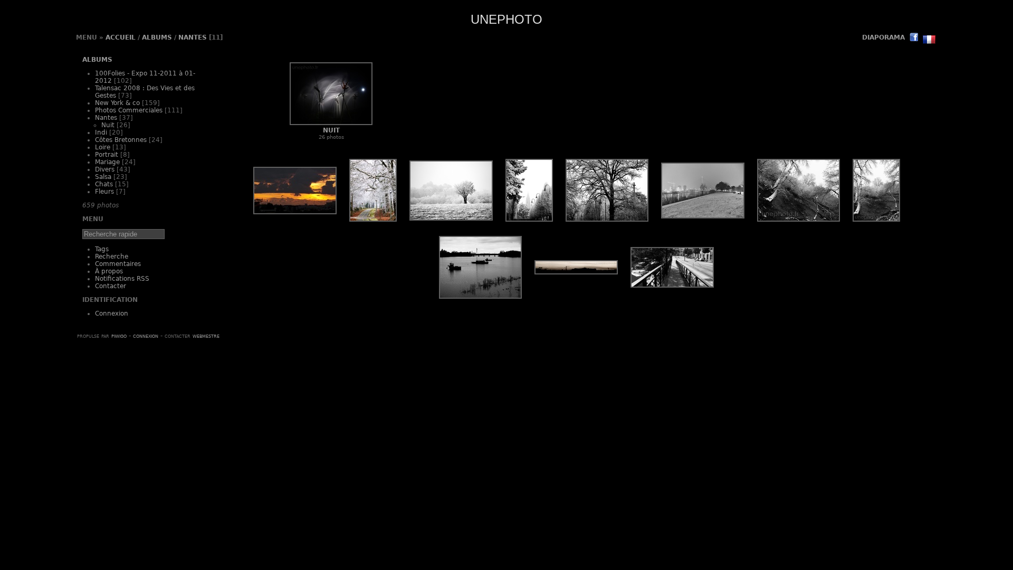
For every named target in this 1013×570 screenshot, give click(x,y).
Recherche (111, 256)
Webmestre (206, 335)
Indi (101, 132)
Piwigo (119, 335)
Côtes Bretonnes (121, 140)
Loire (102, 147)
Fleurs (104, 191)
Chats (104, 184)
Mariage (107, 162)
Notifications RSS (122, 278)
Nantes (192, 37)
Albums (157, 37)
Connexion (111, 313)
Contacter (110, 286)
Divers (104, 169)
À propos (109, 271)
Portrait (106, 154)
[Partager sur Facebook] (914, 38)
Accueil (121, 37)
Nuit (107, 125)
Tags (102, 249)
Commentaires (118, 264)
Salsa (103, 176)
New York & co (117, 103)
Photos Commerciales (129, 110)
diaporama (883, 37)
